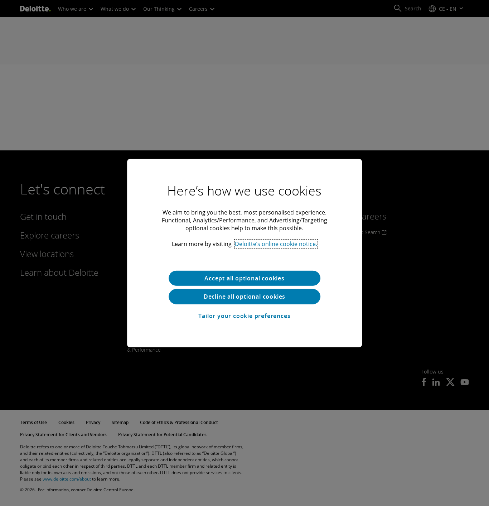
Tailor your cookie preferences (244, 316)
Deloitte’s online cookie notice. (276, 243)
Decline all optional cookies (244, 296)
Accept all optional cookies (244, 278)
